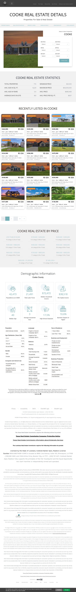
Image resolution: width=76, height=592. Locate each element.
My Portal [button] (54, 4)
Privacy (14, 408)
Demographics (57, 25)
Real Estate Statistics (18, 25)
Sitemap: (17, 582)
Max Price (57, 41)
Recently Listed (31, 25)
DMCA (34, 408)
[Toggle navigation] (12, 3)
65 (19, 218)
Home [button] (34, 4)
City (40, 582)
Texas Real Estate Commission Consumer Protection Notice (38, 436)
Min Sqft (43, 53)
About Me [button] (47, 4)
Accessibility (23, 408)
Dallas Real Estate (25, 582)
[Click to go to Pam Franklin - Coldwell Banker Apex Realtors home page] (6, 3)
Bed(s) (42, 47)
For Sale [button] (40, 4)
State (31, 582)
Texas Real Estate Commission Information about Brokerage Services (38, 576)
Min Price (43, 41)
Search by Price (44, 25)
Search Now (64, 60)
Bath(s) (57, 47)
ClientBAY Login (45, 408)
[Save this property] (22, 116)
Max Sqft (57, 53)
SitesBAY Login (58, 408)
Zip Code (45, 582)
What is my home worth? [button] (66, 4)
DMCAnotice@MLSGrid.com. (59, 533)
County (36, 582)
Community (52, 582)
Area (57, 582)
